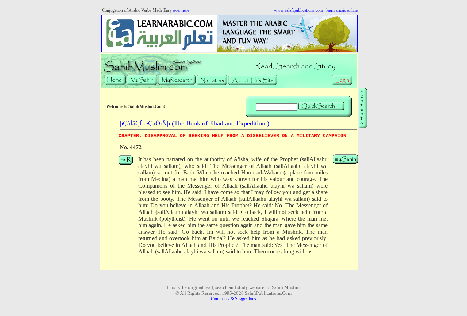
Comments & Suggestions (233, 298)
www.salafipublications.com (298, 10)
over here (181, 10)
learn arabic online (342, 10)
